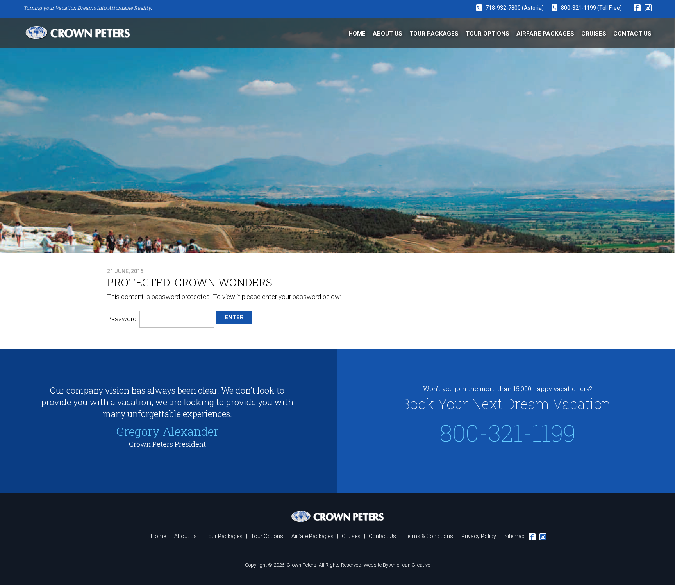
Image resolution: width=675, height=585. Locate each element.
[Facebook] (637, 8)
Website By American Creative (397, 565)
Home (158, 536)
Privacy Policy (478, 536)
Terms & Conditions (428, 536)
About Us (185, 536)
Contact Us (382, 536)
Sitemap (514, 536)
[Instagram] (648, 7)
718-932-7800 (503, 8)
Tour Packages (224, 536)
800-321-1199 (579, 8)
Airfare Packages (312, 536)
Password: (123, 319)
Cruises (351, 536)
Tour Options (267, 536)
